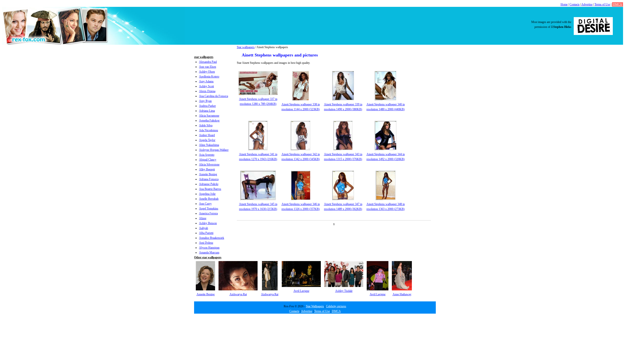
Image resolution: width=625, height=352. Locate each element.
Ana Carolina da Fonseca (213, 96)
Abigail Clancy (207, 159)
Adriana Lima (207, 110)
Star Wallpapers (315, 306)
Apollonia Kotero (209, 76)
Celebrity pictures (336, 306)
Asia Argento (206, 154)
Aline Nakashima (209, 145)
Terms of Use (602, 4)
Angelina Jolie (207, 194)
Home (564, 4)
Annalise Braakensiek (211, 238)
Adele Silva (205, 125)
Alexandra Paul (208, 62)
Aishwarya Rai (238, 294)
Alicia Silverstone (209, 164)
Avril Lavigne (301, 291)
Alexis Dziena (207, 91)
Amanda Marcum (209, 252)
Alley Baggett (207, 169)
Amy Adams (206, 81)
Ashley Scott (206, 86)
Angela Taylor (207, 140)
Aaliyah (203, 228)
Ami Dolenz (206, 242)
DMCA (617, 4)
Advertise (587, 4)
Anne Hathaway (402, 294)
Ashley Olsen (207, 71)
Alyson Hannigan (209, 247)
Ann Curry (205, 203)
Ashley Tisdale (344, 291)
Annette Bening (208, 174)
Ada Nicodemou (208, 130)
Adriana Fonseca (209, 179)
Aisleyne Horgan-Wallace (214, 150)
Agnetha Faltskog (209, 120)
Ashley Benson (208, 223)
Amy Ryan (205, 101)
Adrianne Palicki (208, 184)
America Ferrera (208, 213)
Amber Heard (207, 135)
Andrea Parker (207, 106)
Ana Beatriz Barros (210, 189)
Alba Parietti (206, 233)
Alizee (202, 218)
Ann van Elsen (207, 66)
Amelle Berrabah (209, 198)
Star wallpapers (246, 47)
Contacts (575, 4)
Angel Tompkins (208, 208)
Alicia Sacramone (209, 115)
